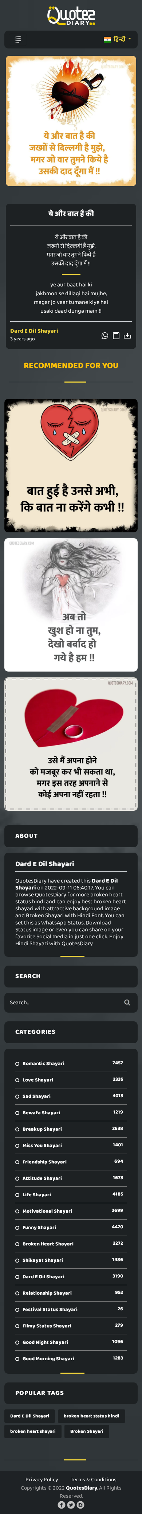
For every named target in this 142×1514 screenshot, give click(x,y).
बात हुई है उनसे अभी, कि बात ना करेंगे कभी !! (71, 466)
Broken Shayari (86, 1431)
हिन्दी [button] (120, 39)
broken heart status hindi (91, 1416)
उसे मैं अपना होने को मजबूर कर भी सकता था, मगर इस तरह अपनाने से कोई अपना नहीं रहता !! (71, 744)
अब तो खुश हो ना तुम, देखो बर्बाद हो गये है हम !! (71, 605)
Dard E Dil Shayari (34, 331)
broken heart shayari (33, 1431)
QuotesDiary (81, 1488)
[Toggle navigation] (18, 40)
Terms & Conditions (94, 1479)
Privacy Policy (41, 1479)
